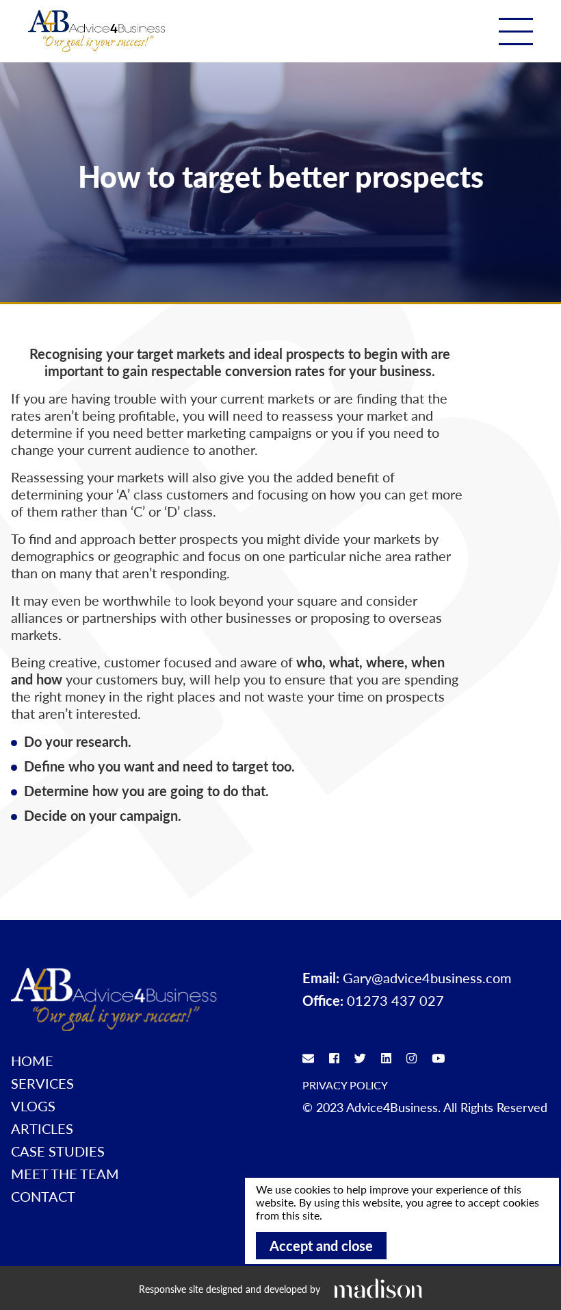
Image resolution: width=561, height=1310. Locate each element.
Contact (43, 1196)
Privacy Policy (345, 1085)
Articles (42, 1128)
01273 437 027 (395, 1000)
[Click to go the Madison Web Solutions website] (378, 1288)
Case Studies (58, 1151)
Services (42, 1083)
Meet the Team (65, 1173)
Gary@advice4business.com (427, 977)
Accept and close (321, 1245)
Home (32, 1060)
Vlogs (33, 1105)
